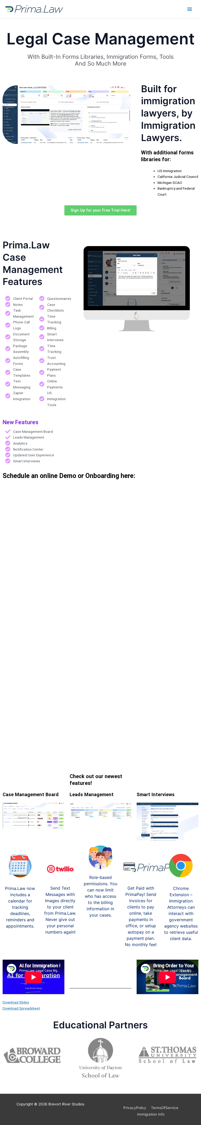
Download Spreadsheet (21, 1008)
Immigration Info (151, 1114)
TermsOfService (164, 1108)
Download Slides (16, 1002)
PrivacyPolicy (134, 1108)
